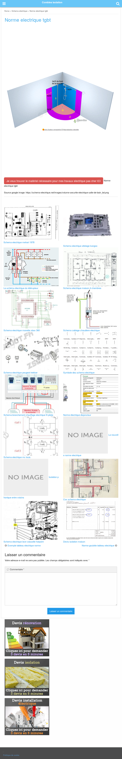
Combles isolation (52, 2)
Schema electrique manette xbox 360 (22, 330)
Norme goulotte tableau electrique (98, 545)
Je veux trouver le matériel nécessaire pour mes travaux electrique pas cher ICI (54, 181)
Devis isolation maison (74, 541)
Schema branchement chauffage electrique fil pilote (28, 414)
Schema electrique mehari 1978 (19, 242)
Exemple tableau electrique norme (24, 545)
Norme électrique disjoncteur (77, 414)
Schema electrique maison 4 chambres (82, 288)
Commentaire (17, 569)
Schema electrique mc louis (17, 457)
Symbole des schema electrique (78, 372)
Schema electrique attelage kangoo (80, 245)
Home (6, 10)
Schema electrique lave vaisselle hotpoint (24, 541)
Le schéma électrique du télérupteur (21, 288)
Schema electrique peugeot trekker (20, 372)
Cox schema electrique (74, 499)
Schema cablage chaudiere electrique (81, 330)
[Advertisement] (61, 47)
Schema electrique (19, 10)
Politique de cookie (11, 755)
